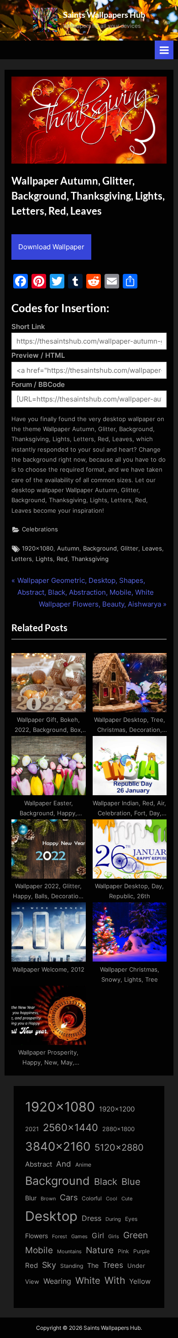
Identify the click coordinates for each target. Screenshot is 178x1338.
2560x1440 (70, 1127)
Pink (123, 1251)
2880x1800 (118, 1129)
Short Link (28, 326)
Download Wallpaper (51, 246)
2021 (32, 1129)
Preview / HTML (38, 355)
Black (105, 1181)
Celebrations (40, 529)
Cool (111, 1199)
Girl (98, 1235)
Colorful (92, 1198)
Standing (71, 1265)
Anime (83, 1164)
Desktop (51, 1216)
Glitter (129, 548)
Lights (44, 559)
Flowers (36, 1236)
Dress (91, 1218)
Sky (49, 1265)
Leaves (152, 548)
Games (79, 1237)
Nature (100, 1250)
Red (62, 559)
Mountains (69, 1252)
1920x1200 (117, 1109)
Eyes (131, 1218)
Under (136, 1265)
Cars (69, 1197)
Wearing (57, 1281)
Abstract (38, 1164)
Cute (126, 1199)
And (63, 1163)
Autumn (68, 548)
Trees (113, 1265)
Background (100, 548)
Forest (59, 1236)
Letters (21, 559)
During (113, 1219)
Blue (131, 1181)
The (93, 1265)
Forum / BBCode (38, 384)
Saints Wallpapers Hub (104, 15)
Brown (48, 1198)
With (115, 1280)
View (32, 1281)
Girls (113, 1236)
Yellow (140, 1281)
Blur (31, 1198)
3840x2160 (57, 1146)
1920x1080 (37, 548)
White (87, 1280)
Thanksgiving (90, 559)
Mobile (39, 1250)
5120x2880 (119, 1147)
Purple (141, 1251)
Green (135, 1235)
